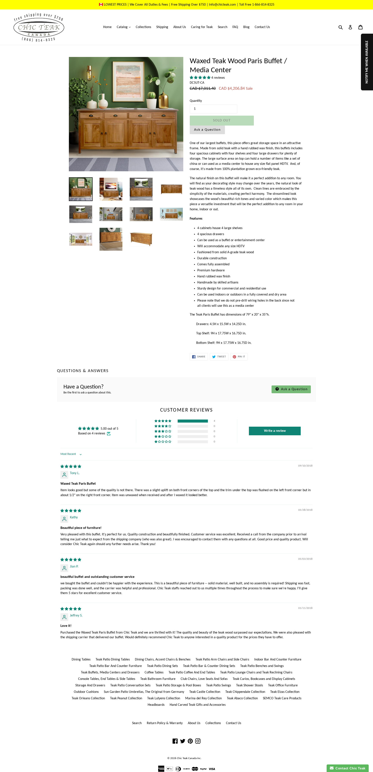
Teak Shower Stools (249, 685)
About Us (179, 27)
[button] (200, 78)
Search (222, 27)
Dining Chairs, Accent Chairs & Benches (162, 659)
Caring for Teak (202, 27)
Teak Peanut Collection (126, 698)
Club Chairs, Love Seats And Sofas (204, 679)
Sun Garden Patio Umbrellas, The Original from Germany (144, 692)
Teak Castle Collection (204, 692)
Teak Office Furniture (283, 685)
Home (107, 27)
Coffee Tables (154, 672)
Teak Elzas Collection (284, 692)
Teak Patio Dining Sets (162, 666)
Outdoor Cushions (86, 692)
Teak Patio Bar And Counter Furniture (115, 666)
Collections (143, 27)
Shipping (162, 27)
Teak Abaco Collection (242, 698)
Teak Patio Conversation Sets (130, 685)
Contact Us (262, 27)
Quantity (196, 101)
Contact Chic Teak (349, 768)
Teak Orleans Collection (88, 698)
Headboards (156, 705)
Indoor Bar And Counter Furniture (277, 659)
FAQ (235, 27)
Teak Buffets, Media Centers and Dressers (110, 672)
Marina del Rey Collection (203, 698)
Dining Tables (81, 659)
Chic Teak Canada (187, 758)
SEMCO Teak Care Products (282, 698)
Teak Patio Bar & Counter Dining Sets (209, 666)
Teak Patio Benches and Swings (262, 666)
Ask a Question (207, 130)
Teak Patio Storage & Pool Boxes (178, 685)
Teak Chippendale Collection (245, 692)
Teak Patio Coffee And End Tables (192, 672)
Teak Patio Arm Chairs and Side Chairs (222, 659)
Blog (246, 27)
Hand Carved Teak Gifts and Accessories (198, 705)
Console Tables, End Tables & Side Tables (106, 679)
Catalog (125, 27)
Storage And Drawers (90, 685)
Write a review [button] (275, 431)
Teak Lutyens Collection (163, 698)
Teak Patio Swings (218, 685)
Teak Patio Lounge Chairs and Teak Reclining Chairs (256, 672)
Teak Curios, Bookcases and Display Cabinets (264, 679)
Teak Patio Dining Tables (113, 659)
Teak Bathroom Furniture (157, 679)
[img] (70, 467)
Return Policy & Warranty (165, 723)
